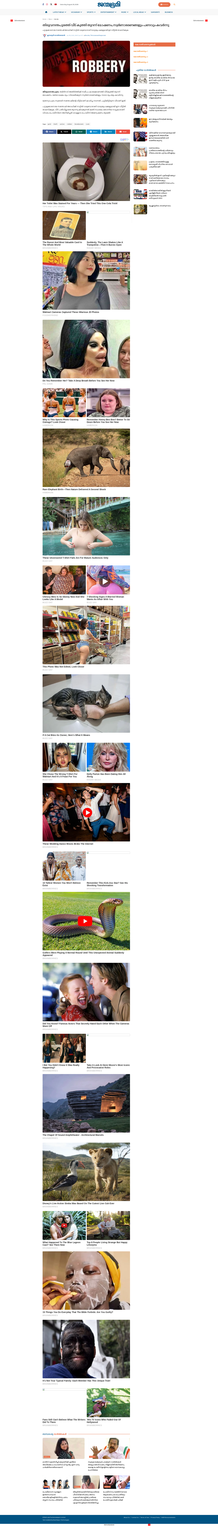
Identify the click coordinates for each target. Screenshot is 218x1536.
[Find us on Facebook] (43, 4)
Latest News (58, 12)
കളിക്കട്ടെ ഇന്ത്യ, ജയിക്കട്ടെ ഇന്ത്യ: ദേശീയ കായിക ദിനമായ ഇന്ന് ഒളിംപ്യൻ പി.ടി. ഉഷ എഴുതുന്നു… (162, 79)
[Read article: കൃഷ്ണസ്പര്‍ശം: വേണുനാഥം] (140, 209)
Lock (87, 124)
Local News (138, 12)
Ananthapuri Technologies (61, 1520)
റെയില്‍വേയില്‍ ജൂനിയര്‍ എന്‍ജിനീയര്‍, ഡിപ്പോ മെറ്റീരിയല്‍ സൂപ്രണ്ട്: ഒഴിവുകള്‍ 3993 (160, 194)
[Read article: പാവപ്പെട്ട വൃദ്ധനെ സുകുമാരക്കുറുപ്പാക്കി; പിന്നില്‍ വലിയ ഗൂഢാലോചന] (140, 109)
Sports (90, 12)
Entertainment (107, 12)
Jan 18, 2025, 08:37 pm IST (75, 35)
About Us (127, 1517)
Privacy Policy (155, 1517)
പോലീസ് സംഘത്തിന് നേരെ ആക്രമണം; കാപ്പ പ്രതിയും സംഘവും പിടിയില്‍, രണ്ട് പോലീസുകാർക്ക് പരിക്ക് (115, 1496)
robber (69, 124)
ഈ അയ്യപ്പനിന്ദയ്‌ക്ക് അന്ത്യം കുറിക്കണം (161, 120)
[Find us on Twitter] (51, 4)
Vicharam (75, 12)
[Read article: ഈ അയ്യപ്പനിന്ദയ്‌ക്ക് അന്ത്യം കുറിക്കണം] (140, 123)
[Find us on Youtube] (55, 4)
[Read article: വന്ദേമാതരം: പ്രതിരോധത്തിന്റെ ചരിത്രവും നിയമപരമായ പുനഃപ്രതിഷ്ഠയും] (140, 152)
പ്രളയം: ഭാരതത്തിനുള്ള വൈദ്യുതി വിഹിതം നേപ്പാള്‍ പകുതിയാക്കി (161, 164)
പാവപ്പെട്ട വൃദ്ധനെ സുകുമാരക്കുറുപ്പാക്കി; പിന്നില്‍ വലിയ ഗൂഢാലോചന (161, 108)
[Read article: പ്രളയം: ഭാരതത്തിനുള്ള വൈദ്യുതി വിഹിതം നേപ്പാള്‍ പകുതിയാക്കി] (140, 165)
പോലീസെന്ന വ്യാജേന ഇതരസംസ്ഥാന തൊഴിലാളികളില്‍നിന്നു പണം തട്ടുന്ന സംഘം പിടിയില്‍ (55, 1496)
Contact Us (135, 1517)
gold (49, 124)
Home (44, 19)
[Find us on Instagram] (47, 4)
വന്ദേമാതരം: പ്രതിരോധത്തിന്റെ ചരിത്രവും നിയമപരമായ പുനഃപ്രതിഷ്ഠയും (162, 150)
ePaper (165, 4)
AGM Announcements (168, 1517)
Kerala (56, 19)
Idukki (46, 1487)
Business (169, 12)
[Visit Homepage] (109, 4)
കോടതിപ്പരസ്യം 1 (141, 51)
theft (55, 124)
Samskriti (155, 12)
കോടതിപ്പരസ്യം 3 (141, 62)
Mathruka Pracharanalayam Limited (54, 1517)
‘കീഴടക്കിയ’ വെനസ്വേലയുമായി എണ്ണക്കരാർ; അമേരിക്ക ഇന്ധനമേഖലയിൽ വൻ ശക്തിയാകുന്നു (162, 137)
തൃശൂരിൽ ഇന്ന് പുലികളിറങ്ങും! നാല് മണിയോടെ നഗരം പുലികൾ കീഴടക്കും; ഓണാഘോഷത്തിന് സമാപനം (162, 179)
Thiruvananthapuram (98, 35)
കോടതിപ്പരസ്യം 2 (141, 56)
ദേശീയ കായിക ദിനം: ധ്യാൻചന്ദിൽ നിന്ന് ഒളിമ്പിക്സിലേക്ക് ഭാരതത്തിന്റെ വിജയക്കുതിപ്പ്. (161, 94)
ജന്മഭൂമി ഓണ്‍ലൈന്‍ (56, 35)
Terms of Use (144, 1517)
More (123, 12)
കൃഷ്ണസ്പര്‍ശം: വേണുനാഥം (160, 205)
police (62, 124)
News (50, 19)
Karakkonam (79, 124)
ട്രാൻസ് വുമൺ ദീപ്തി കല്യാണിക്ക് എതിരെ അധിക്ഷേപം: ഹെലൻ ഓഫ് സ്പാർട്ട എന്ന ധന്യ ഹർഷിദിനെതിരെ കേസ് (61, 1465)
